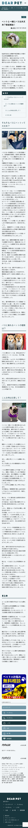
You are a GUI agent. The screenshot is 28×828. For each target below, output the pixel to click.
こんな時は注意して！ (14, 110)
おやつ (17, 763)
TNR (7, 763)
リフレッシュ (5, 775)
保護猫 (14, 775)
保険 (17, 775)
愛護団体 (18, 777)
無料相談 (21, 778)
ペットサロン (5, 771)
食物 (7, 782)
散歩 (6, 778)
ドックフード (21, 767)
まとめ (9, 115)
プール (18, 769)
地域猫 (3, 777)
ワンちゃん (9, 712)
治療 (17, 778)
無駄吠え (4, 780)
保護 (10, 775)
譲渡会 (14, 780)
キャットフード (6, 767)
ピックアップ (6, 707)
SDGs (3, 763)
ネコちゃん (9, 717)
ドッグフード (11, 769)
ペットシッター (13, 771)
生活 (7, 728)
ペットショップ (6, 773)
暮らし (9, 778)
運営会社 (7, 815)
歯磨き (13, 778)
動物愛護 (8, 738)
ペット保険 (20, 773)
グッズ (12, 767)
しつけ (8, 723)
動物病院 (21, 775)
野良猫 (21, 780)
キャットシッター (13, 765)
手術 (3, 778)
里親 (18, 780)
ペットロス (14, 773)
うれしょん (12, 763)
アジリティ (5, 765)
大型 (7, 777)
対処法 (10, 777)
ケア (16, 767)
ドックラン (5, 769)
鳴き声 (10, 782)
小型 (14, 777)
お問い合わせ (8, 822)
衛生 (11, 780)
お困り (21, 763)
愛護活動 (23, 777)
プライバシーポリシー (10, 817)
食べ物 (8, 733)
